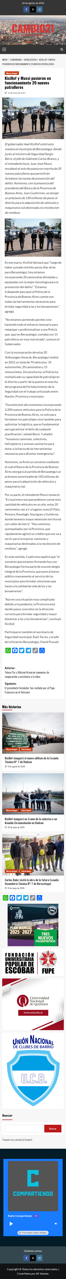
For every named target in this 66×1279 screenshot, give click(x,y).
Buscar (7, 1115)
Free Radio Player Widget (34, 1233)
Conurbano (26, 749)
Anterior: (27, 672)
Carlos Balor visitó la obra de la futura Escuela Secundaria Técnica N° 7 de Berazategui (32, 882)
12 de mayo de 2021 (16, 93)
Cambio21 (33, 28)
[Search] (62, 49)
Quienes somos (33, 1250)
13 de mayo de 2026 (16, 888)
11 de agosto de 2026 (16, 766)
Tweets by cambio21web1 (17, 1139)
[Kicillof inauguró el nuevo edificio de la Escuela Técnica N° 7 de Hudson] (33, 733)
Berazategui (11, 73)
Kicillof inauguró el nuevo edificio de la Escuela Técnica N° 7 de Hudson (31, 760)
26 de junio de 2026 (16, 827)
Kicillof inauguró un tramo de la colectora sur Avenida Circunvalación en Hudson (31, 821)
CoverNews (24, 1273)
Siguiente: (30, 688)
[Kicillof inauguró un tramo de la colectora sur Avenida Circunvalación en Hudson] (33, 794)
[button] (11, 1224)
